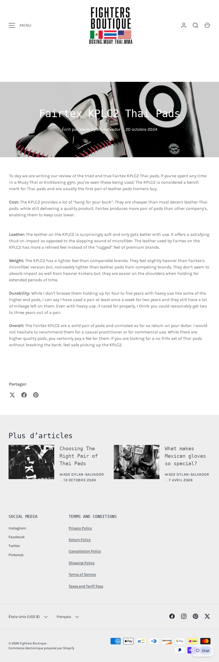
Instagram (17, 528)
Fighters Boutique (33, 643)
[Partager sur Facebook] (24, 395)
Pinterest (16, 555)
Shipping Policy (82, 563)
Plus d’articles (41, 436)
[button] (207, 25)
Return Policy (80, 539)
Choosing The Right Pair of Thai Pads (79, 456)
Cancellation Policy (85, 551)
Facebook (17, 537)
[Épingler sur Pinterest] (36, 395)
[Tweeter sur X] (12, 395)
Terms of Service (82, 574)
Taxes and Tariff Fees (86, 586)
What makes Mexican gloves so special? (185, 456)
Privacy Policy (80, 528)
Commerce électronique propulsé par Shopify (41, 648)
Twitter (14, 546)
